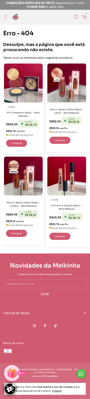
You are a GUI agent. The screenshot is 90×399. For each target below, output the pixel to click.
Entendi (57, 391)
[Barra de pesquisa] (76, 18)
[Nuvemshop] (45, 376)
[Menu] (6, 18)
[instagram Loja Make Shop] (34, 325)
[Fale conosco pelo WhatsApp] (81, 373)
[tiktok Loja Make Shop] (55, 325)
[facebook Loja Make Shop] (45, 325)
